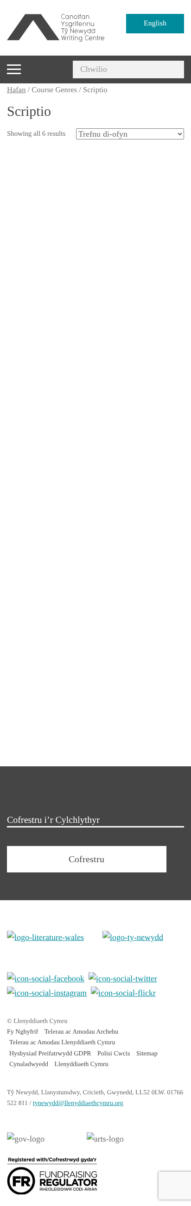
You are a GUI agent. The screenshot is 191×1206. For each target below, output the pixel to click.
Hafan (16, 89)
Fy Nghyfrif (22, 1032)
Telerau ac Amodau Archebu (82, 1032)
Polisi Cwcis (113, 1053)
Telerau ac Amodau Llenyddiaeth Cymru (62, 1042)
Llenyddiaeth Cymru (81, 1064)
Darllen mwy (38, 294)
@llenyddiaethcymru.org (78, 1103)
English (155, 23)
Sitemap (147, 1053)
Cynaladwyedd (28, 1064)
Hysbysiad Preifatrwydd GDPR (50, 1053)
